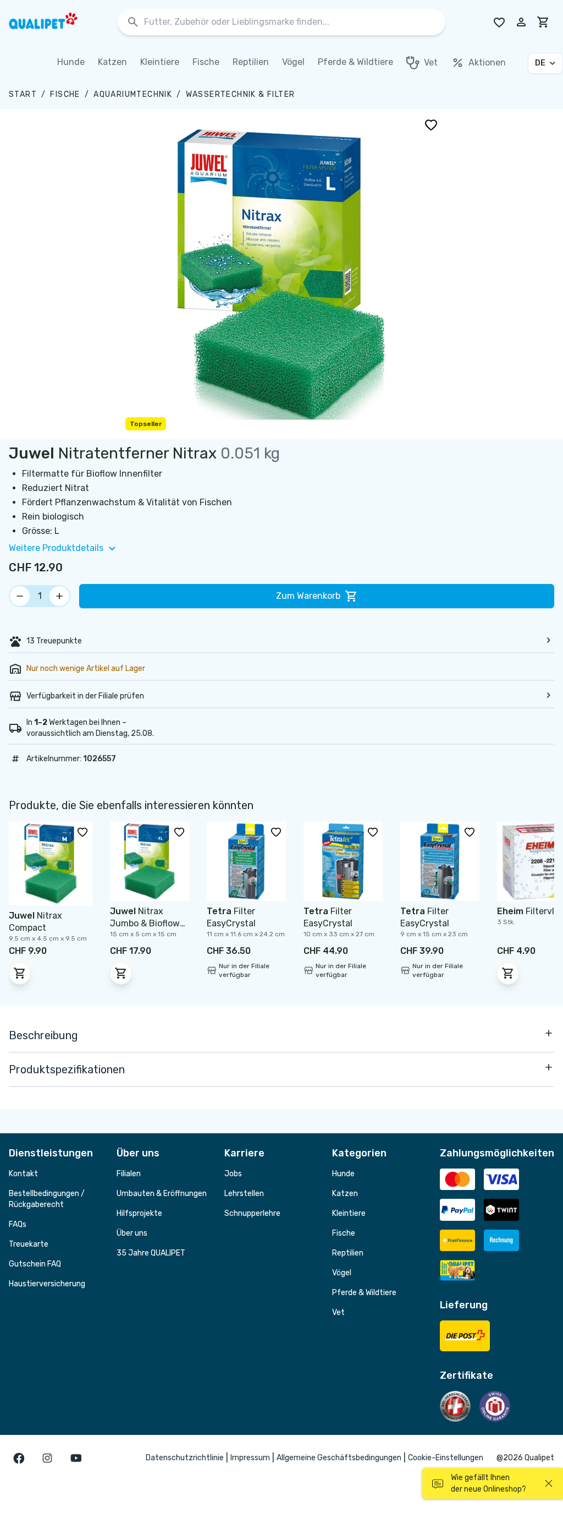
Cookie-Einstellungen (445, 1457)
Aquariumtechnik (132, 94)
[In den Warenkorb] (19, 973)
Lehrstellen (244, 1193)
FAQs (17, 1224)
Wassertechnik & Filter (240, 94)
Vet (338, 1312)
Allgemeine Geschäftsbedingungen (339, 1457)
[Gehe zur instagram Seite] (47, 1458)
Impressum (250, 1457)
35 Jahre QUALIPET (151, 1253)
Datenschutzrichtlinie (185, 1457)
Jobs (233, 1173)
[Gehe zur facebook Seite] (19, 1458)
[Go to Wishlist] (499, 22)
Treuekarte (28, 1244)
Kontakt (23, 1173)
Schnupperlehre (252, 1213)
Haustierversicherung (47, 1284)
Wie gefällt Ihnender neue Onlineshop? (488, 1483)
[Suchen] (133, 22)
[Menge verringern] (20, 596)
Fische (65, 94)
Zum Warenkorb (308, 596)
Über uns (132, 1233)
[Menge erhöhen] (59, 596)
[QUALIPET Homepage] (53, 22)
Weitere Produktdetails (56, 548)
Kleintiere (349, 1213)
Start (23, 94)
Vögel (341, 1273)
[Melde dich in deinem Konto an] (521, 22)
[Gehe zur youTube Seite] (76, 1458)
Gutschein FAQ (35, 1264)
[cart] (543, 22)
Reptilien (347, 1253)
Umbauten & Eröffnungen (162, 1193)
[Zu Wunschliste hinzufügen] (431, 124)
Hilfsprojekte (139, 1213)
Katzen (345, 1193)
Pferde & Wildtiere (364, 1292)
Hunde (343, 1173)
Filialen (129, 1173)
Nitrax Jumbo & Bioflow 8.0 (145, 923)
